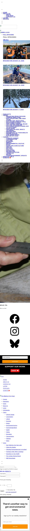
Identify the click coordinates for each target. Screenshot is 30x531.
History (9, 148)
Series (5, 115)
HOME (5, 379)
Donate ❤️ (7, 157)
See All (6, 39)
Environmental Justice (15, 143)
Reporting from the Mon (15, 116)
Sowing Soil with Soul (15, 120)
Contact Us (10, 16)
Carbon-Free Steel (13, 117)
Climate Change (12, 138)
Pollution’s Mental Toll (16, 121)
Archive (6, 19)
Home (4, 403)
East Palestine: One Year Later (16, 119)
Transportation (12, 152)
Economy (9, 141)
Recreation (10, 151)
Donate (5, 399)
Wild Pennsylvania (13, 123)
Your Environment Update (16, 155)
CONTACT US (6, 384)
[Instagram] (14, 336)
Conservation (11, 139)
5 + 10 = (3, 485)
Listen (4, 408)
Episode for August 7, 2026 (13, 109)
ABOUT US (6, 382)
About (8, 14)
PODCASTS (6, 388)
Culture (9, 140)
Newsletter (6, 401)
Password (2, 476)
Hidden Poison (11, 133)
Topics (5, 137)
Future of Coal (12, 136)
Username (2, 473)
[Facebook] (14, 324)
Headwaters (11, 131)
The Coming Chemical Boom (16, 124)
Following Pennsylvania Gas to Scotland (17, 126)
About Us (6, 13)
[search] (15, 467)
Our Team (9, 15)
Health (9, 146)
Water (8, 154)
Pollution (10, 150)
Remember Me (11, 490)
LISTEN (5, 386)
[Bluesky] (14, 349)
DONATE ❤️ (6, 390)
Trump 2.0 (10, 153)
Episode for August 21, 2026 (13, 60)
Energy (9, 142)
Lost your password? (11, 492)
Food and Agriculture (15, 145)
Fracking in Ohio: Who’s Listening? (15, 130)
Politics (9, 149)
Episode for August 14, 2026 (13, 85)
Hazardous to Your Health (17, 132)
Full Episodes (8, 34)
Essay (8, 144)
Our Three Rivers (12, 134)
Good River (10, 128)
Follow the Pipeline (14, 125)
